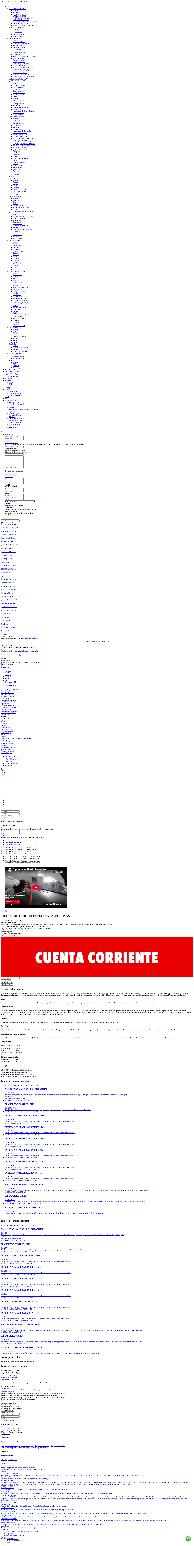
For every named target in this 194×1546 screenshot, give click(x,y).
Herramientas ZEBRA (20, 120)
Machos (15, 164)
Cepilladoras (17, 295)
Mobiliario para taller (15, 196)
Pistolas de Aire (18, 165)
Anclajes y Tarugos (15, 353)
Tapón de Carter (18, 220)
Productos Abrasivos (15, 82)
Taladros (15, 286)
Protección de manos (19, 31)
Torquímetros (17, 127)
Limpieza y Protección (20, 189)
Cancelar (4, 1410)
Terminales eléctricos (19, 307)
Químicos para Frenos (20, 73)
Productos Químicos (15, 38)
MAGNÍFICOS (18, 12)
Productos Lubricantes (20, 47)
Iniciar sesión (5, 1377)
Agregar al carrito (7, 647)
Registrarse (13, 1377)
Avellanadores (17, 109)
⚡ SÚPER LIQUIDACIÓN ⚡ (23, 18)
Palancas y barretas (19, 162)
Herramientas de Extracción (22, 131)
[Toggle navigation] (1, 649)
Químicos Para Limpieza (21, 74)
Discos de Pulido (18, 94)
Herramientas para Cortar (21, 287)
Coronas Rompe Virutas (20, 107)
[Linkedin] (41, 1446)
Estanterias (16, 200)
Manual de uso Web (15, 420)
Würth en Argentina (15, 395)
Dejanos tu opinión (7, 984)
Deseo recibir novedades (15, 505)
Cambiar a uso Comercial (28, 509)
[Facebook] (9, 1446)
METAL (15, 367)
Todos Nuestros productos (25, 1469)
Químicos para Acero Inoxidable (23, 76)
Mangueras (16, 236)
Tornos (15, 278)
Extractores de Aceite (19, 298)
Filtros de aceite (18, 227)
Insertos (15, 267)
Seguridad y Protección (16, 27)
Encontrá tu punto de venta (39, 1448)
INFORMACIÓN (10, 400)
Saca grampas (17, 224)
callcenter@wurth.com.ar (9, 1460)
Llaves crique (17, 289)
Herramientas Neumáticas (17, 271)
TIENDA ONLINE (11, 428)
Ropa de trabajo (18, 36)
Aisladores (16, 322)
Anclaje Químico (18, 357)
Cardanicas (16, 155)
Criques (15, 184)
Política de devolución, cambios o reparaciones (24, 409)
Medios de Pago (14, 402)
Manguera (16, 338)
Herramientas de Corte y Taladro (23, 111)
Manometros (17, 340)
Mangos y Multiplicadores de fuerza (24, 145)
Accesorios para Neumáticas (22, 300)
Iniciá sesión (9, 434)
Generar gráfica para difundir (10, 936)
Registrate (13, 930)
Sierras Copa (17, 105)
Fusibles (15, 313)
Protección (16, 193)
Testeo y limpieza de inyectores (23, 67)
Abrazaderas (17, 246)
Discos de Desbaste (19, 85)
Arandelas (16, 255)
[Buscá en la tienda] (21, 655)
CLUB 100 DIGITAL (12, 377)
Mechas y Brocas (18, 100)
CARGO (16, 366)
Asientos (15, 182)
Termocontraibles (18, 318)
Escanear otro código (20, 647)
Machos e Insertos (18, 113)
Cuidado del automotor (20, 65)
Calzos (15, 262)
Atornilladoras (17, 275)
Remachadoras (17, 129)
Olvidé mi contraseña (11, 443)
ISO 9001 (12, 417)
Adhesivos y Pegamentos (21, 43)
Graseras (15, 156)
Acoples (15, 331)
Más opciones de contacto (27, 1468)
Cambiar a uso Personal (12, 509)
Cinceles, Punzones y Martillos (23, 138)
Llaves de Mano (18, 122)
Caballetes (16, 187)
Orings (15, 256)
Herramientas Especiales (20, 149)
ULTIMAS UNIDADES (21, 20)
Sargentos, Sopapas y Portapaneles (24, 144)
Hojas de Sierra (18, 114)
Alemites (16, 260)
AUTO (15, 364)
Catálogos (8, 388)
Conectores (16, 320)
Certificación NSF (19, 58)
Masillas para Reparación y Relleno (24, 56)
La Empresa (9, 389)
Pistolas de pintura (19, 284)
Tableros (15, 204)
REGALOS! (9, 378)
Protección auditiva (19, 34)
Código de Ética (14, 413)
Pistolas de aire (17, 282)
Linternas (16, 160)
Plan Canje (12, 411)
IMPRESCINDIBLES (20, 14)
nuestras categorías (32, 638)
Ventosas (16, 349)
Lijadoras (16, 280)
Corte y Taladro (14, 96)
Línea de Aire (13, 327)
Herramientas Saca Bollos (21, 351)
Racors (15, 333)
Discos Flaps (17, 89)
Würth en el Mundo (15, 393)
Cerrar (3, 1401)
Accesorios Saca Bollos (20, 347)
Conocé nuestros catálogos (21, 1448)
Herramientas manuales (16, 116)
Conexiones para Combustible (22, 229)
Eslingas (15, 233)
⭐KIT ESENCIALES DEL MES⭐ (25, 25)
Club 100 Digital (14, 424)
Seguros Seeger (18, 251)
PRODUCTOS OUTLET (17, 80)
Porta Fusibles (17, 317)
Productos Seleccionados (21, 23)
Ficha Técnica (5, 1076)
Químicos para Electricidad (21, 71)
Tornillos (16, 244)
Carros (15, 202)
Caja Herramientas (19, 153)
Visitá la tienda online (8, 1379)
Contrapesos (17, 222)
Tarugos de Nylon (18, 358)
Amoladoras (17, 276)
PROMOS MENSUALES (13, 371)
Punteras (15, 324)
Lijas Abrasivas (18, 87)
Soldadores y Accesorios (21, 64)
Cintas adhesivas (18, 54)
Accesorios (16, 151)
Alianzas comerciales (15, 422)
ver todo (15, 10)
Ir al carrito (30, 647)
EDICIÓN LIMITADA (16, 176)
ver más (3, 1471)
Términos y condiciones (16, 418)
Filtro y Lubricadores (19, 337)
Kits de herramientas (19, 147)
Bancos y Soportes (19, 205)
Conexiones (17, 309)
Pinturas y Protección (19, 60)
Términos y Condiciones (8, 1469)
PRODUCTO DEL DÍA (13, 369)
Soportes (15, 195)
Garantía (11, 408)
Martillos (16, 293)
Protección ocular (18, 33)
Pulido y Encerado (19, 62)
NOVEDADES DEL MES (17, 9)
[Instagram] (25, 1446)
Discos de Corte (18, 102)
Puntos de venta (14, 391)
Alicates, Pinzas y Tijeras (21, 136)
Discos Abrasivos (18, 91)
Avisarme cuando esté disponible (11, 933)
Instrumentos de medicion (21, 158)
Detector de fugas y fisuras (21, 78)
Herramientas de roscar (20, 140)
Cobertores (16, 231)
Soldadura (16, 175)
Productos (8, 7)
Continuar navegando (12, 515)
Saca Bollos (12, 344)
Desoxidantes (17, 51)
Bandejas (16, 185)
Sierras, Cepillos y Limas (21, 135)
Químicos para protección (21, 69)
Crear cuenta (9, 477)
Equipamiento (13, 178)
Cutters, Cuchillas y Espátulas (22, 142)
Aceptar (11, 1410)
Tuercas (15, 253)
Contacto (8, 426)
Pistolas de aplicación (20, 133)
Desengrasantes (18, 49)
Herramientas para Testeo (21, 315)
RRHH (7, 397)
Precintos (16, 247)
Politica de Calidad (15, 415)
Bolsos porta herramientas (21, 207)
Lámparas (16, 311)
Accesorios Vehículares (16, 213)
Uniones (15, 335)
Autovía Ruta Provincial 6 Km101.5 (12, 1428)
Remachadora (17, 297)
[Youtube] (57, 1446)
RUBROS (8, 380)
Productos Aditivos (19, 42)
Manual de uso (32, 1076)
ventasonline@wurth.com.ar (10, 1468)
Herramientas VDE (19, 326)
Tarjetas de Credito (19, 404)
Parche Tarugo (17, 238)
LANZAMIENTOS (19, 16)
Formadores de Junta (19, 53)
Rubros (11, 360)
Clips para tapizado (19, 218)
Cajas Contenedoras (19, 191)
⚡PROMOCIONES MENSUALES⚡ (26, 22)
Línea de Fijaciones (15, 240)
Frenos (15, 342)
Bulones (15, 269)
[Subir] (1, 776)
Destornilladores (18, 125)
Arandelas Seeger (18, 264)
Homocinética (17, 235)
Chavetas (16, 258)
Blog (6, 398)
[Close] (1, 431)
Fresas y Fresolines (19, 104)
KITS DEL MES (10, 373)
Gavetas (15, 209)
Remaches (16, 249)
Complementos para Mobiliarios (23, 211)
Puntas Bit (16, 171)
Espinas (15, 266)
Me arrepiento (38, 1469)
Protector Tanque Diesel (20, 226)
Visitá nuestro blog (7, 1448)
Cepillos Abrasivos (19, 93)
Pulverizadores (17, 169)
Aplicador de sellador (20, 291)
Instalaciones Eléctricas (16, 304)
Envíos (11, 406)
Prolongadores (17, 167)
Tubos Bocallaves (18, 124)
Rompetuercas (17, 173)
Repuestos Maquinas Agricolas (23, 216)
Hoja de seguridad (22, 1076)
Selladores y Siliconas (20, 45)
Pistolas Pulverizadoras (20, 302)
